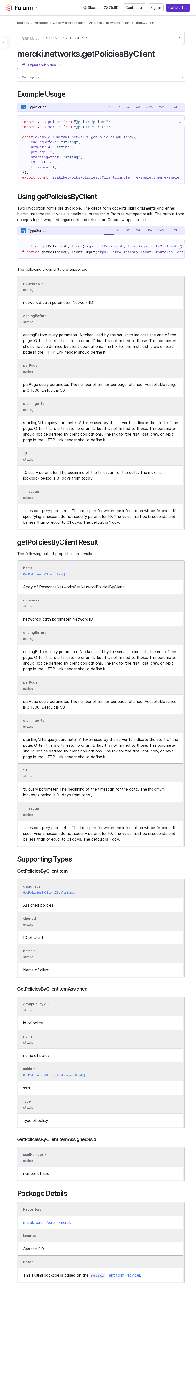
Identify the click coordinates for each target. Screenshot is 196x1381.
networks (113, 22)
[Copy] (180, 123)
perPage (30, 365)
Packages (41, 22)
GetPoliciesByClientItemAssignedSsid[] (54, 1075)
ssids (27, 1069)
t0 (25, 453)
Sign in (156, 8)
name (28, 951)
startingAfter (34, 404)
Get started (178, 8)
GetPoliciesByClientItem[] (44, 574)
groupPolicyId (34, 1004)
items (28, 568)
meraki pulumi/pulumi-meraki (47, 1222)
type (27, 1101)
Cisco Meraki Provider (69, 22)
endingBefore (35, 316)
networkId (31, 284)
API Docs (95, 22)
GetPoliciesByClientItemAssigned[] (50, 892)
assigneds (32, 886)
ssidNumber (33, 1155)
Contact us (134, 8)
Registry (23, 22)
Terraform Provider (115, 1275)
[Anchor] (159, 53)
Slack (92, 8)
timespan (31, 492)
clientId (29, 918)
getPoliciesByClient (139, 22)
